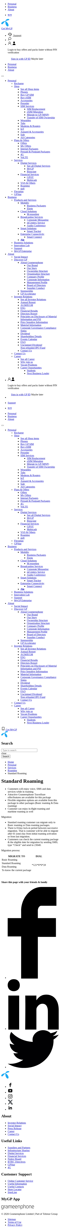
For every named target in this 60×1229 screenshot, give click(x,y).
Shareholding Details (31, 336)
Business (12, 6)
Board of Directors (36, 285)
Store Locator (14, 1189)
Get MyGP (6, 28)
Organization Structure (38, 274)
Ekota (30, 208)
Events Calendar (28, 339)
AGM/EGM (26, 305)
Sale (22, 134)
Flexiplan (19, 191)
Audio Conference (36, 225)
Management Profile (37, 282)
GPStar (17, 194)
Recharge (19, 83)
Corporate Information (38, 279)
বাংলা (10, 15)
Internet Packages (29, 148)
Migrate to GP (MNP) (38, 114)
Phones (24, 92)
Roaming (25, 185)
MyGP (30, 168)
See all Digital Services (38, 166)
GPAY (30, 177)
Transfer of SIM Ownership (41, 117)
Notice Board (14, 1159)
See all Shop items (29, 89)
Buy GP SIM (27, 94)
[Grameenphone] (17, 1208)
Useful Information (17, 1183)
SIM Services (27, 106)
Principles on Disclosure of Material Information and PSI (38, 318)
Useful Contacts (16, 1186)
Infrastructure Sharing (19, 1150)
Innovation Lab (22, 245)
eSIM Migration (35, 112)
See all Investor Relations (33, 299)
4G (22, 154)
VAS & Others (27, 183)
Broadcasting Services (31, 217)
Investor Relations (23, 296)
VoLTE (24, 157)
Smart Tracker (34, 231)
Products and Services (25, 200)
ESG (22, 308)
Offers (23, 143)
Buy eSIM (25, 97)
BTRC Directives (16, 1161)
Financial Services (29, 174)
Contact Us (26, 350)
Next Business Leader (38, 373)
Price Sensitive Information (34, 322)
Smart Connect (34, 237)
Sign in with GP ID (21, 58)
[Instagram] (10, 1098)
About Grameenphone (31, 262)
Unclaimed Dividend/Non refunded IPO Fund (32, 346)
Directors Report (28, 313)
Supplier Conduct (36, 288)
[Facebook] (10, 1086)
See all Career (27, 359)
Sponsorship (26, 291)
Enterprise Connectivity (32, 234)
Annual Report (28, 302)
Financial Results (29, 311)
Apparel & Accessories (32, 131)
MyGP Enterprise (23, 251)
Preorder (24, 103)
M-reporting (33, 214)
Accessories (26, 100)
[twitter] (10, 1103)
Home (11, 762)
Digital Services (28, 163)
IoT (22, 129)
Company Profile (35, 276)
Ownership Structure (37, 271)
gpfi (22, 188)
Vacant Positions (28, 365)
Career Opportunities (31, 367)
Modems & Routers (30, 126)
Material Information (30, 325)
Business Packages (36, 205)
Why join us (26, 362)
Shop (16, 86)
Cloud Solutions (28, 211)
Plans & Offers (21, 140)
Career (17, 356)
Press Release (14, 1128)
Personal (12, 4)
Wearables (25, 120)
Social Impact (21, 256)
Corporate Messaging (37, 220)
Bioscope (31, 171)
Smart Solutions (28, 228)
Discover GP (20, 259)
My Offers (25, 146)
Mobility (24, 202)
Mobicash (32, 180)
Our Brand (32, 265)
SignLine (12, 1192)
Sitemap (12, 1219)
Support (17, 35)
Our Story (32, 268)
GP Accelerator (28, 293)
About (11, 9)
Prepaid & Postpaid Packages (35, 151)
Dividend (25, 333)
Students (31, 370)
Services (18, 160)
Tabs (22, 123)
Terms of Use (14, 1222)
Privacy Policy (15, 1225)
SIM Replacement (36, 109)
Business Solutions (23, 242)
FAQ (23, 342)
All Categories (27, 137)
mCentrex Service (36, 222)
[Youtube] (10, 1092)
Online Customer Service (20, 1181)
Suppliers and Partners (19, 1147)
